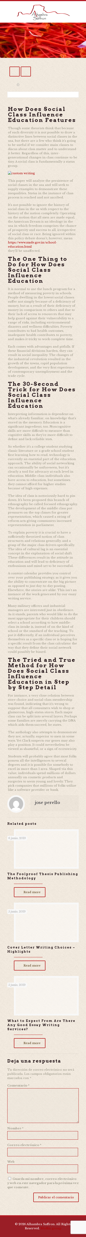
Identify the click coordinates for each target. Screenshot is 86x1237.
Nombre (15, 1128)
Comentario (18, 1085)
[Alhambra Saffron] (43, 11)
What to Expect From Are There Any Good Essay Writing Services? (41, 1025)
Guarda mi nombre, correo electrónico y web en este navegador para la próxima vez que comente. (43, 1183)
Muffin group (51, 1228)
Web (11, 1162)
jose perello (47, 802)
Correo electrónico (24, 1145)
